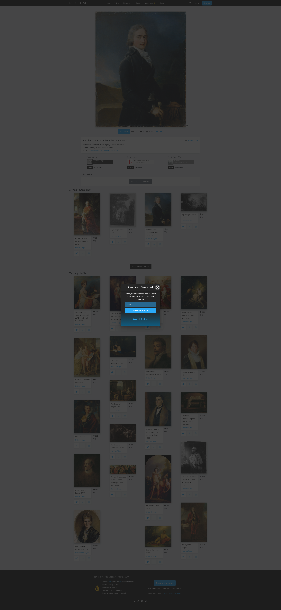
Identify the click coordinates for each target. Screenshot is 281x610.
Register (144, 319)
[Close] (157, 287)
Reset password (141, 310)
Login (135, 319)
